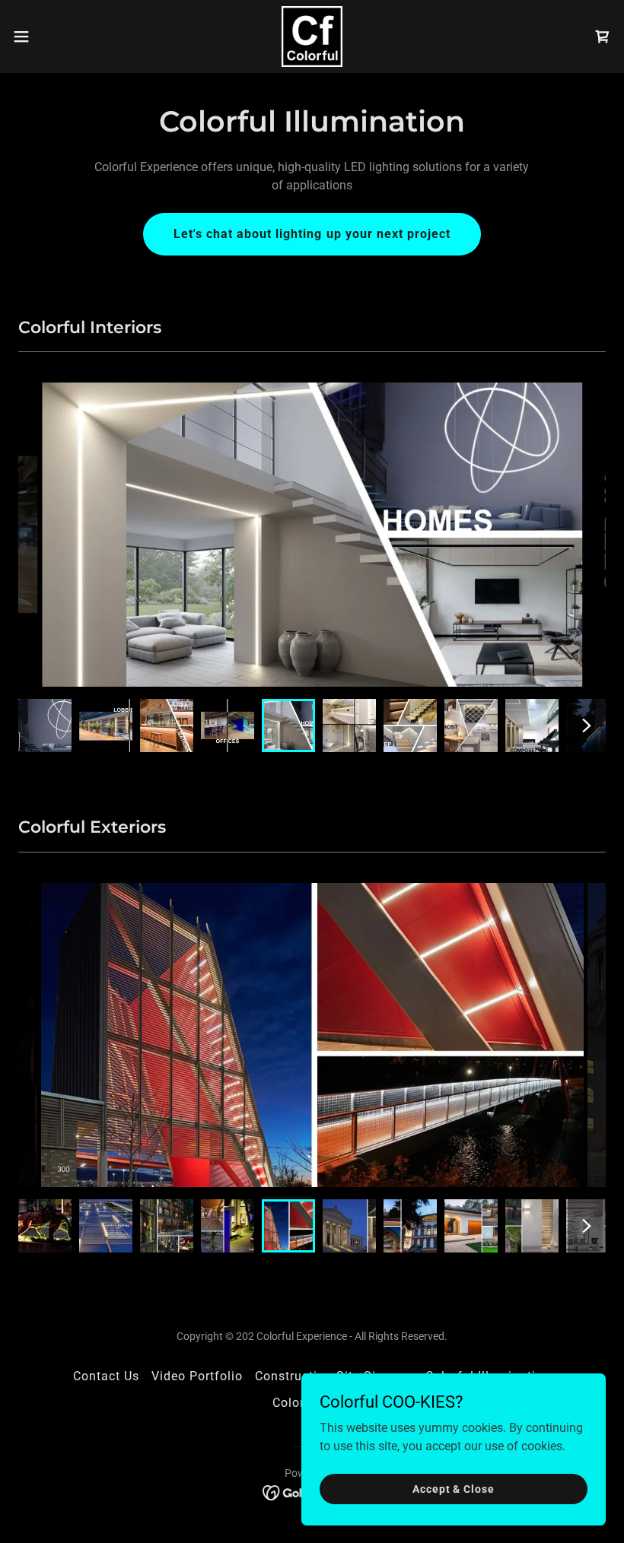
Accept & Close (453, 1488)
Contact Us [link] (106, 1376)
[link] (312, 36)
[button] (52, 36)
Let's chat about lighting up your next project (312, 234)
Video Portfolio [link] (197, 1376)
